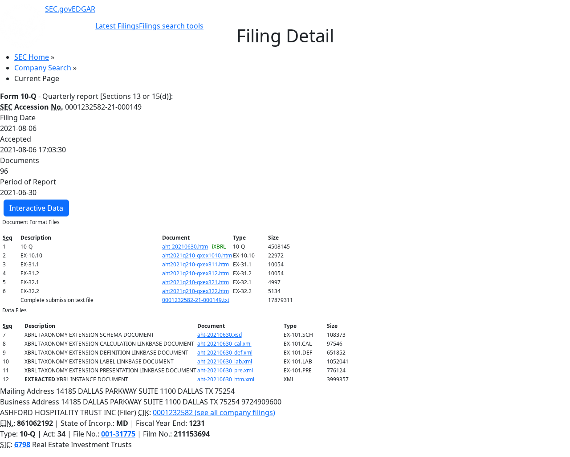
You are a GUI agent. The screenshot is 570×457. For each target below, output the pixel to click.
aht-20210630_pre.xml (225, 370)
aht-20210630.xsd (219, 335)
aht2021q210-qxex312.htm (195, 273)
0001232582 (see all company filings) (214, 412)
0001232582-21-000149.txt (195, 300)
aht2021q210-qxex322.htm (195, 291)
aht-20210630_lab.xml (224, 361)
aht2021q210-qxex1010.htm (197, 255)
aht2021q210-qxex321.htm (195, 282)
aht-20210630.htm (185, 246)
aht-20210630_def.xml (224, 352)
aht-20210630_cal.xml (224, 343)
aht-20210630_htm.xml (225, 379)
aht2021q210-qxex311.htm (195, 264)
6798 (22, 444)
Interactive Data (36, 208)
